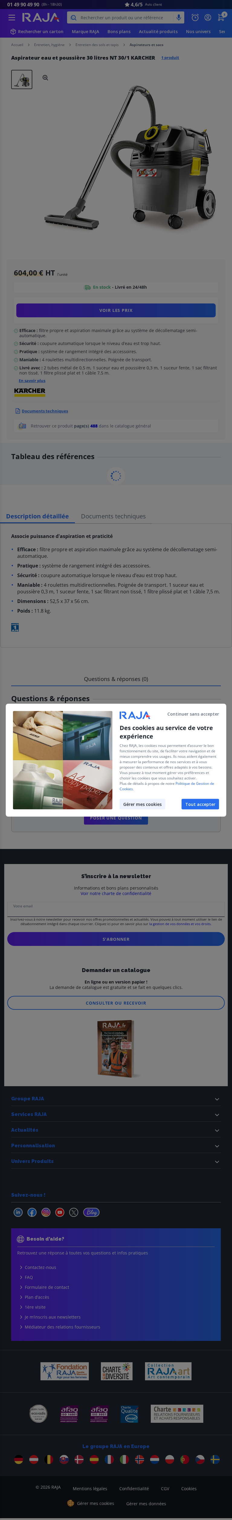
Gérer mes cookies (142, 804)
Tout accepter (200, 804)
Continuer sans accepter (193, 713)
